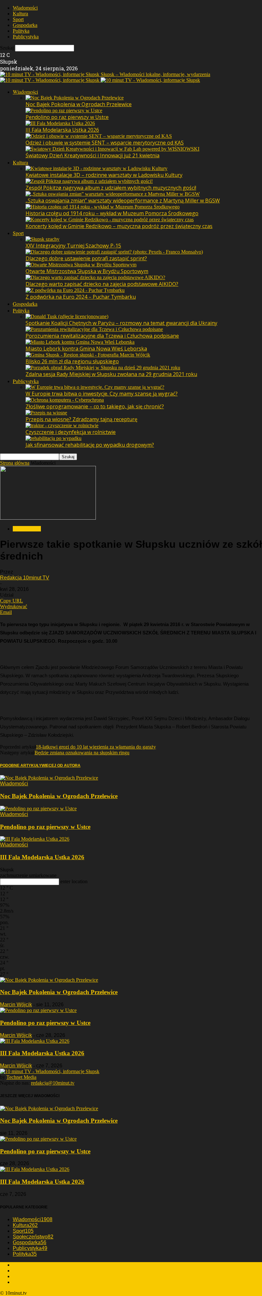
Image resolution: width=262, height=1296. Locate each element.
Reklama (22, 1270)
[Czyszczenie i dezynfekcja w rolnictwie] (62, 425)
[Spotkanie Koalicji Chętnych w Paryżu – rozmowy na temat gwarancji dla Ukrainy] (67, 316)
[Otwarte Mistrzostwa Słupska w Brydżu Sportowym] (81, 264)
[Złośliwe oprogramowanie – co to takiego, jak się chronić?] (65, 400)
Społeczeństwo (33, 1236)
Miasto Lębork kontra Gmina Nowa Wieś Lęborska (86, 348)
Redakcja (22, 1265)
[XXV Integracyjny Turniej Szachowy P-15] (42, 239)
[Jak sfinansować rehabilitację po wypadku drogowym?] (53, 438)
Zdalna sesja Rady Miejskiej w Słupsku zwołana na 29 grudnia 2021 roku (111, 374)
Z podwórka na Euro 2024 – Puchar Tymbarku (81, 296)
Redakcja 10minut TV (24, 577)
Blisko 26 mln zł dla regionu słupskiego (72, 361)
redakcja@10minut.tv (52, 1083)
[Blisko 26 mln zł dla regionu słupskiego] (88, 354)
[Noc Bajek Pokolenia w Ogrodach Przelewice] (75, 97)
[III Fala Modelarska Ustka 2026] (60, 123)
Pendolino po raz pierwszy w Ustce (67, 117)
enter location (74, 881)
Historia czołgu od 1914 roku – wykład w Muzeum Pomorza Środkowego (112, 213)
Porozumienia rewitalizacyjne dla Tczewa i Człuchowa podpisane (102, 335)
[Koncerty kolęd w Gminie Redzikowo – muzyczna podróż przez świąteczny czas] (110, 219)
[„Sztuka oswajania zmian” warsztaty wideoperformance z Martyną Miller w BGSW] (113, 194)
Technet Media (21, 1077)
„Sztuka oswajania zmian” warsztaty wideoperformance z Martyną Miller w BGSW (123, 200)
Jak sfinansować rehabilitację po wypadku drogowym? (90, 444)
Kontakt (21, 1282)
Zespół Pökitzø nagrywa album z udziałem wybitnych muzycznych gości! (111, 187)
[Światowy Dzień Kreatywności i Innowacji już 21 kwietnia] (112, 149)
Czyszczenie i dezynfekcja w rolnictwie (71, 432)
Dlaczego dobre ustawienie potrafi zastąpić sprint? (86, 258)
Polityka (21, 31)
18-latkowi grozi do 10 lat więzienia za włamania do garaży (96, 747)
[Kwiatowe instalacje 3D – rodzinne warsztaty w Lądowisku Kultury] (96, 168)
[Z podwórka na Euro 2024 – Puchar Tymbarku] (75, 290)
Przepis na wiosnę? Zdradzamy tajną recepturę (81, 419)
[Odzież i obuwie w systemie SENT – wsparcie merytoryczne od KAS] (99, 136)
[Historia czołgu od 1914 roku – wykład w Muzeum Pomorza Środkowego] (103, 206)
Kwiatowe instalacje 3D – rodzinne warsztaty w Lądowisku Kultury (104, 174)
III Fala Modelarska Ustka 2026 (62, 129)
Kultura (20, 13)
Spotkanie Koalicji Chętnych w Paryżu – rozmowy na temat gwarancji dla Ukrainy (121, 322)
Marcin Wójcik (16, 1004)
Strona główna (14, 463)
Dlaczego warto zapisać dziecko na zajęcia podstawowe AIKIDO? (102, 283)
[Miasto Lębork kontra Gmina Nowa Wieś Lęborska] (80, 342)
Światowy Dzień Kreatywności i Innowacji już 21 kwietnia (92, 155)
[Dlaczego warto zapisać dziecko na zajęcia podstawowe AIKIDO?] (95, 277)
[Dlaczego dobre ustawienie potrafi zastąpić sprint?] (114, 252)
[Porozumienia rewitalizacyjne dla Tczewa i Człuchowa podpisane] (94, 329)
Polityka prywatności (34, 1276)
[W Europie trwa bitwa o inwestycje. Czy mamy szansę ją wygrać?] (95, 387)
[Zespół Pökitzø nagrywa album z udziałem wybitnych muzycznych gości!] (89, 181)
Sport (18, 19)
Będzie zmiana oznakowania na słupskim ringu (82, 752)
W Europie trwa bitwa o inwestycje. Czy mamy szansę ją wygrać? (102, 393)
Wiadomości (25, 8)
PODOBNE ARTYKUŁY (21, 765)
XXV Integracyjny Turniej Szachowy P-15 (73, 245)
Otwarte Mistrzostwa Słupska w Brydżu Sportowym (87, 271)
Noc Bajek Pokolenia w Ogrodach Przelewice (79, 104)
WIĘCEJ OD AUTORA (61, 765)
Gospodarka (25, 25)
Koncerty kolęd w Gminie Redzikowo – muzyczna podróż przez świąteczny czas (119, 226)
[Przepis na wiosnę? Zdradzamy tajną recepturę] (46, 412)
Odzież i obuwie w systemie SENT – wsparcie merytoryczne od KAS (105, 142)
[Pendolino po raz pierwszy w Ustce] (64, 110)
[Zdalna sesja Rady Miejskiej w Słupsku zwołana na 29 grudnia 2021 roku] (103, 367)
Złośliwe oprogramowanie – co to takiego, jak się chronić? (95, 406)
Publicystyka (26, 36)
